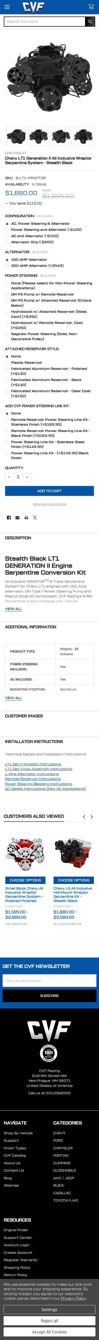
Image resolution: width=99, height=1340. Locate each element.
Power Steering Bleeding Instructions (38, 784)
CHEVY (59, 1133)
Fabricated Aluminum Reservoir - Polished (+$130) (49, 371)
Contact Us (14, 1170)
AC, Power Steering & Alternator (40, 223)
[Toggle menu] (7, 7)
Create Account (18, 1252)
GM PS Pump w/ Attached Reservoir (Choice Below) (51, 303)
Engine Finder (16, 1230)
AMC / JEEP (63, 1178)
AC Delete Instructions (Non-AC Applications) (45, 788)
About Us (12, 1163)
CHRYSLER (63, 1148)
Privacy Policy (73, 1298)
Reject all (49, 1321)
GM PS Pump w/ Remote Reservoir (42, 294)
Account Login (16, 1245)
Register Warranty (20, 1260)
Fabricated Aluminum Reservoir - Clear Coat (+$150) (51, 393)
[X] (35, 517)
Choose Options (25, 880)
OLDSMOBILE (64, 1170)
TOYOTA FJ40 (65, 1200)
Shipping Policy (17, 1267)
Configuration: (29, 216)
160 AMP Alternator (29, 259)
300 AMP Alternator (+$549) (37, 265)
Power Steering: (30, 275)
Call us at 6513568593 (49, 1093)
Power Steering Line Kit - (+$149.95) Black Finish (50, 455)
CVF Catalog (15, 1155)
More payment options (49, 504)
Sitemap (11, 1185)
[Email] (17, 517)
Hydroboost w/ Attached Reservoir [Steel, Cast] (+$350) (49, 314)
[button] (84, 816)
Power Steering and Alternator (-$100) (46, 229)
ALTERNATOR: (26, 252)
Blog (8, 1178)
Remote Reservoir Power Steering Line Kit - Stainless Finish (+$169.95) (50, 422)
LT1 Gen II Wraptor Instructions (33, 764)
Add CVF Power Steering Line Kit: (37, 406)
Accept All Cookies (49, 1332)
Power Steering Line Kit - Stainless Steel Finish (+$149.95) (47, 444)
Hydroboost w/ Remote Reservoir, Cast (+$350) (47, 325)
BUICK (58, 1185)
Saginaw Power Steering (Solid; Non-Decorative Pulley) (44, 336)
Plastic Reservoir (26, 362)
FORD (58, 1140)
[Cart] (92, 7)
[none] (49, 76)
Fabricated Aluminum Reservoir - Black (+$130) (46, 382)
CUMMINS (61, 1163)
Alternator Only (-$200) (32, 242)
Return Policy (15, 1275)
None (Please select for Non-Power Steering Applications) (51, 286)
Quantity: (14, 467)
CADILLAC (62, 1193)
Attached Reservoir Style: (32, 349)
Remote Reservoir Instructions (33, 778)
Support (11, 1140)
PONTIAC (61, 1155)
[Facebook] (8, 517)
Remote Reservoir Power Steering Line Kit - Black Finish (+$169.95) (50, 433)
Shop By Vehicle (18, 1133)
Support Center (18, 1237)
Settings (49, 1309)
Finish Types (15, 1148)
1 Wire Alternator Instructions (32, 774)
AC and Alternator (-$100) (34, 236)
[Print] (26, 517)
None (16, 356)
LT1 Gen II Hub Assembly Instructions (38, 769)
